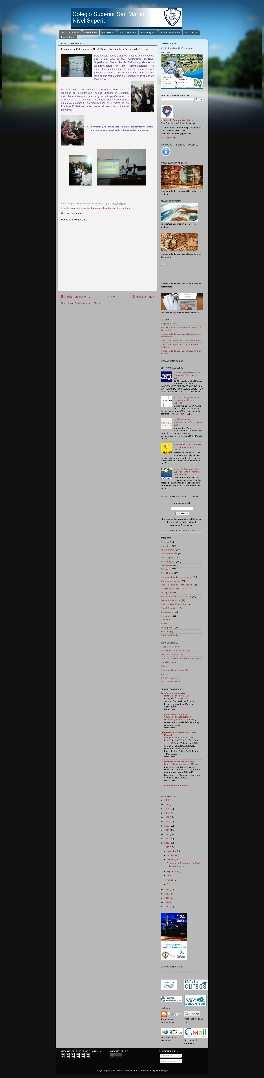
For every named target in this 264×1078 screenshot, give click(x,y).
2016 (167, 843)
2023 (167, 813)
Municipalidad (167, 627)
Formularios (167, 616)
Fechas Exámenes (70, 32)
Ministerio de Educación (172, 654)
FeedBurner (188, 530)
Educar (164, 666)
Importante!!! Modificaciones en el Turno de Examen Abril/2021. (187, 447)
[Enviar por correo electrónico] (113, 203)
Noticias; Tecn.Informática (173, 604)
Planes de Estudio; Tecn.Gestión (176, 577)
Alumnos (75, 208)
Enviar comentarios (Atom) (88, 303)
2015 (167, 847)
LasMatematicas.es (170, 681)
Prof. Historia (108, 32)
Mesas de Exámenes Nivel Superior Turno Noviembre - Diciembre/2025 (187, 472)
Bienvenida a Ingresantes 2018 (179, 764)
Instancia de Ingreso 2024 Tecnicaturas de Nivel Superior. (186, 400)
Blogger (164, 1070)
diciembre (172, 851)
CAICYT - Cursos (169, 678)
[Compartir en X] (119, 203)
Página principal (168, 323)
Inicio (111, 296)
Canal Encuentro (169, 662)
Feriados (165, 631)
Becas (164, 623)
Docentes (85, 208)
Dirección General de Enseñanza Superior (181, 658)
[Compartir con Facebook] (121, 203)
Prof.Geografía (148, 32)
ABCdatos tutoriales (174, 693)
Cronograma (167, 612)
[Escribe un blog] (116, 203)
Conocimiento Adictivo (176, 785)
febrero (171, 884)
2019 (167, 830)
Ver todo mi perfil (169, 137)
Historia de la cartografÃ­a (176, 696)
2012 (167, 898)
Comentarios (168, 1061)
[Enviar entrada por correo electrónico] (107, 203)
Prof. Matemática (127, 32)
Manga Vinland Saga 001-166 (179, 737)
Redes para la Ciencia (175, 714)
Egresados (96, 208)
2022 (167, 817)
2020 (167, 826)
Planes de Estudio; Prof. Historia (176, 585)
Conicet (164, 674)
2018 (167, 834)
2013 (167, 894)
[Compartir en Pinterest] (124, 203)
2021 (167, 821)
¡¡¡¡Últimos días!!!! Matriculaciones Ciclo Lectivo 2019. (188, 422)
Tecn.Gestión (191, 32)
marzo (170, 880)
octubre (171, 859)
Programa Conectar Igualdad (175, 670)
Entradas (167, 1055)
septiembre (172, 871)
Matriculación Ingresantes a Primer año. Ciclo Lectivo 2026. (187, 375)
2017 (167, 838)
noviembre (172, 855)
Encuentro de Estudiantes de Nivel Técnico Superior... (183, 864)
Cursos (164, 619)
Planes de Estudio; (170, 635)
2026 (167, 800)
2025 (167, 804)
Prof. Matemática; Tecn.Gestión (176, 596)
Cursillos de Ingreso (170, 581)
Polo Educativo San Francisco (175, 650)
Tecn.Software (68, 37)
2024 (167, 808)
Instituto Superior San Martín (179, 761)
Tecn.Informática (169, 608)
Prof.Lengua (167, 557)
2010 (167, 906)
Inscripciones (90, 32)
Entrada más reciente (75, 296)
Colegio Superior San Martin (178, 120)
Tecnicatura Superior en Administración (180, 340)
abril (169, 875)
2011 (167, 902)
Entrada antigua (143, 296)
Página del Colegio (170, 646)
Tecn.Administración (170, 32)
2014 (167, 889)
